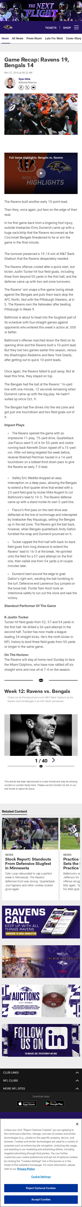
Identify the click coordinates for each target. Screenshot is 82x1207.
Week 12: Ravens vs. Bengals (37, 691)
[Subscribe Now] (41, 922)
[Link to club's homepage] (8, 26)
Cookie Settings (41, 1176)
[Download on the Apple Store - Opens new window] (27, 1104)
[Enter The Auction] (41, 1001)
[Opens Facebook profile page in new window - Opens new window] (21, 87)
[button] (41, 173)
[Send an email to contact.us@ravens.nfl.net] (33, 87)
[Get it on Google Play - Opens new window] (54, 1105)
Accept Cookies (41, 1199)
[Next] (53, 760)
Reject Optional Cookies (41, 1188)
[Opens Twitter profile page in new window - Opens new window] (27, 87)
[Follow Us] (41, 1040)
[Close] (77, 1124)
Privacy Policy (26, 1168)
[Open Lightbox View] (41, 741)
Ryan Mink (24, 79)
